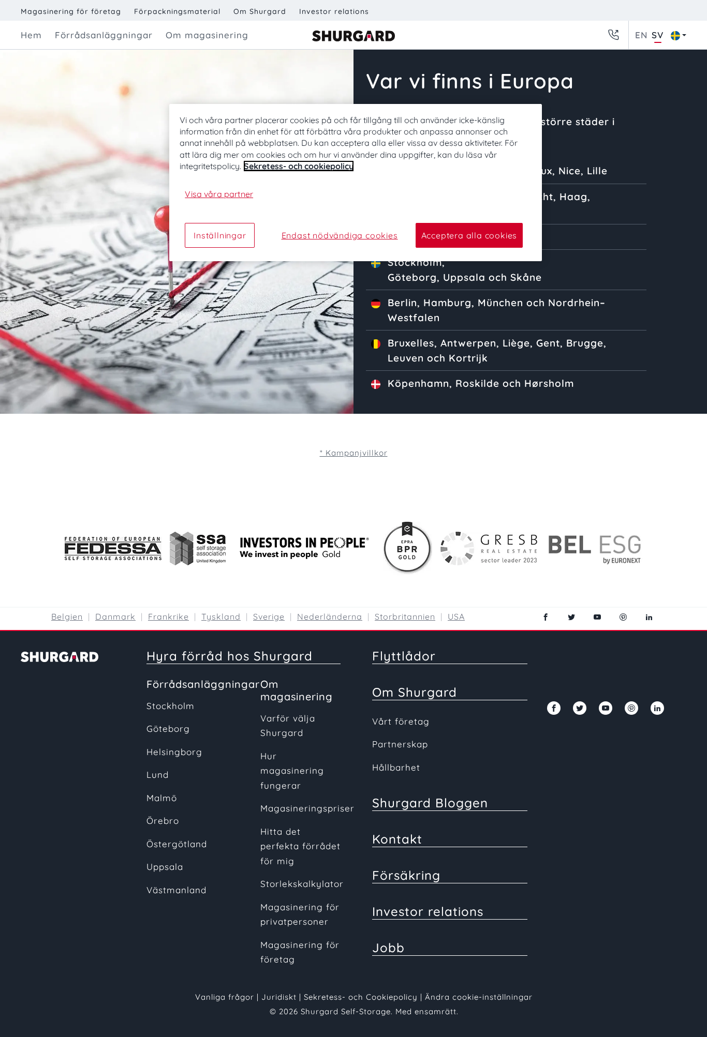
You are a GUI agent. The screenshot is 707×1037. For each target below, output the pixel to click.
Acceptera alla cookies (469, 235)
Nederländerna (329, 616)
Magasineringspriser (307, 808)
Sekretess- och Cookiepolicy (362, 997)
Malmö (161, 797)
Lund (157, 774)
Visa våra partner (219, 194)
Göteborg (412, 277)
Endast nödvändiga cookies (340, 235)
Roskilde (477, 383)
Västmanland (176, 889)
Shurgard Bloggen (430, 802)
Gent (548, 343)
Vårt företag (401, 721)
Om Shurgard (259, 11)
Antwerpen (468, 343)
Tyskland (221, 616)
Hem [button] (31, 34)
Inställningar (220, 235)
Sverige (269, 616)
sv (658, 34)
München (500, 302)
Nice (569, 170)
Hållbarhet (396, 767)
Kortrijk (468, 358)
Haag (573, 196)
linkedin (649, 617)
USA (456, 616)
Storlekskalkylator (302, 883)
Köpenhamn (418, 383)
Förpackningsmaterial (177, 11)
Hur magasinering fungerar (292, 770)
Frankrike (168, 616)
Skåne (526, 277)
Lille (597, 170)
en (641, 34)
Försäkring (406, 875)
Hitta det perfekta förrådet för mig (300, 846)
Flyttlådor (404, 656)
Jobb (388, 947)
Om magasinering (296, 690)
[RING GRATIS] (613, 35)
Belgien (67, 616)
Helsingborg (174, 751)
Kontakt (397, 839)
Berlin (402, 302)
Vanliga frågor (224, 997)
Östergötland (176, 843)
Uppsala (464, 277)
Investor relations (334, 11)
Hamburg (447, 302)
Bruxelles (411, 343)
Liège (516, 343)
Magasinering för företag (71, 11)
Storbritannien (405, 616)
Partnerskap (400, 744)
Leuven (406, 358)
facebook (545, 617)
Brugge (584, 343)
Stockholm (415, 262)
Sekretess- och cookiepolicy (299, 166)
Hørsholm (549, 383)
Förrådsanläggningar (203, 684)
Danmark (115, 616)
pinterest (623, 617)
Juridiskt (279, 997)
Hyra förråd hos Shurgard (229, 656)
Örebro (162, 820)
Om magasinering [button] (207, 34)
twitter (571, 617)
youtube (597, 617)
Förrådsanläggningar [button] (104, 34)
